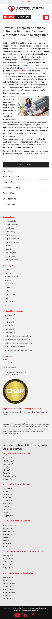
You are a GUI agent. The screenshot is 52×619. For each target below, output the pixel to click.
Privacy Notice (10, 301)
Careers (7, 287)
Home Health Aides (11, 224)
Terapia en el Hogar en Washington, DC (18, 350)
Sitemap (7, 305)
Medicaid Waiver (10, 256)
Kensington (14, 412)
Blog (6, 298)
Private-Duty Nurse (11, 253)
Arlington (6, 412)
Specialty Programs (11, 260)
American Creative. (30, 611)
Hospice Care (9, 182)
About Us (8, 273)
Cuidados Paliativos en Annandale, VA (18, 336)
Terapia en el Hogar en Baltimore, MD (17, 340)
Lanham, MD (9, 326)
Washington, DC (10, 333)
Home (7, 270)
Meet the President (11, 277)
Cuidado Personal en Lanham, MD (16, 347)
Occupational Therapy (12, 188)
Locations (8, 280)
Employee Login (10, 294)
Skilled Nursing (9, 199)
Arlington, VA (9, 318)
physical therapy (21, 71)
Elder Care (7, 171)
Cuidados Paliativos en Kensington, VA (18, 343)
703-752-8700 (24, 17)
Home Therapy (10, 228)
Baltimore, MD (9, 322)
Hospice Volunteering (12, 239)
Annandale (30, 412)
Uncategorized (9, 204)
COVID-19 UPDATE (26, 2)
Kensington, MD (10, 329)
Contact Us (8, 291)
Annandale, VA (10, 315)
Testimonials (9, 284)
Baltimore (21, 412)
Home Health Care (11, 176)
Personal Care (9, 193)
